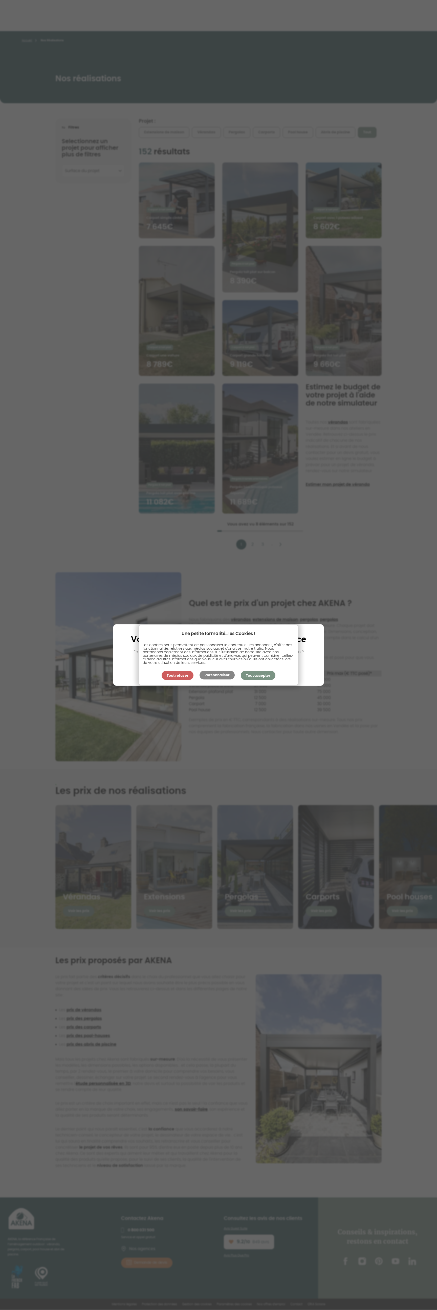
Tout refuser (177, 676)
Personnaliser (217, 675)
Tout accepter (258, 676)
